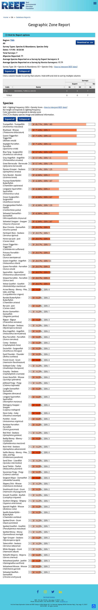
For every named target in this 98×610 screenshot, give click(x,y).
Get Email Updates (49, 597)
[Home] (19, 5)
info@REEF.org (64, 601)
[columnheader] (75, 83)
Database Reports (23, 17)
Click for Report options (18, 35)
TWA (12, 40)
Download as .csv (85, 42)
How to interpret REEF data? (66, 66)
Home (5, 17)
